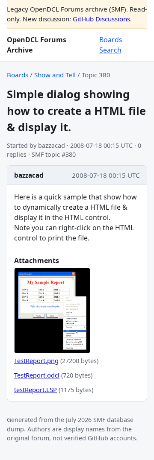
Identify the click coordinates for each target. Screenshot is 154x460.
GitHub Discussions (101, 19)
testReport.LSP (35, 389)
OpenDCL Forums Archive (36, 45)
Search (110, 50)
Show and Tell (55, 74)
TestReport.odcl (36, 375)
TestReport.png (36, 360)
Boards (110, 39)
